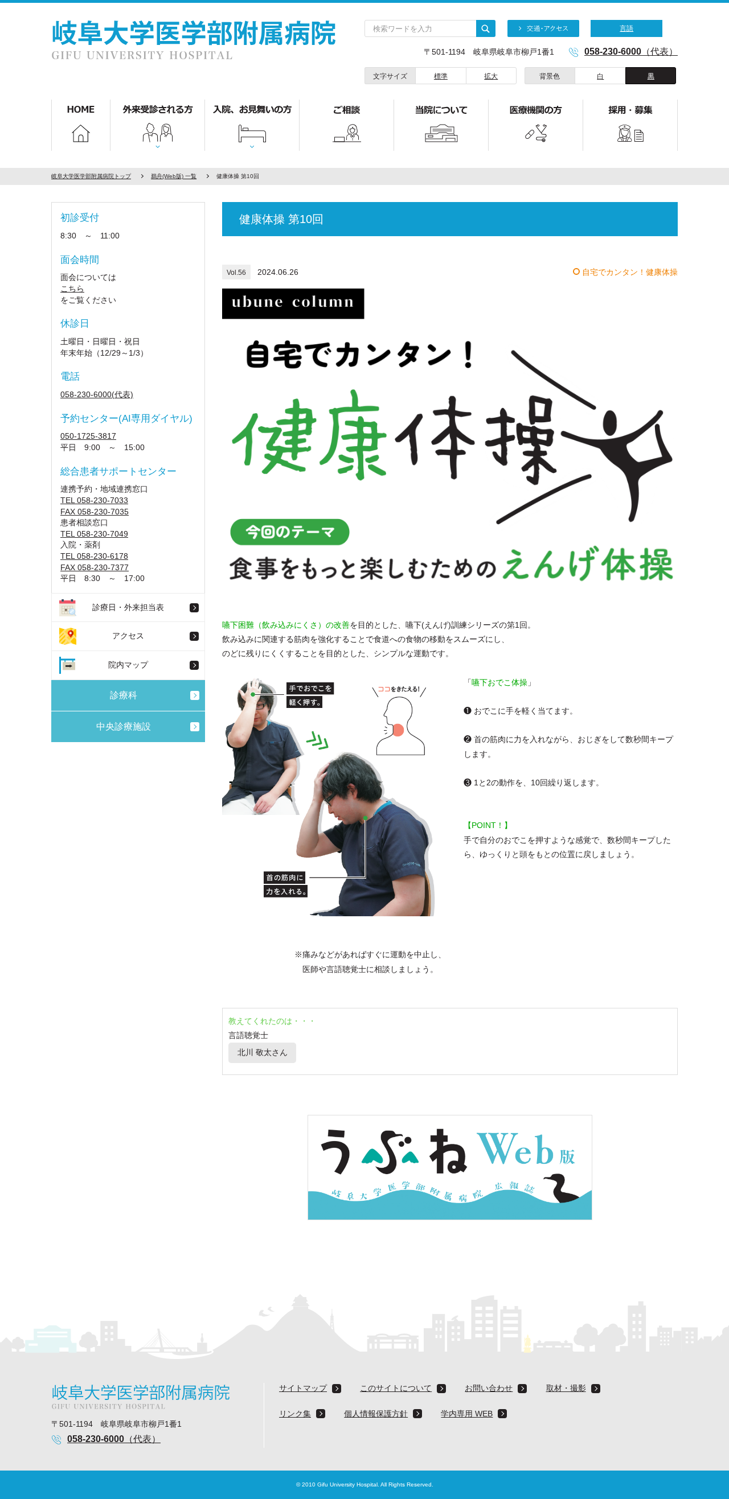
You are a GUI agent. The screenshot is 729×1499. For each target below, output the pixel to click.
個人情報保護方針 (376, 1413)
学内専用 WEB (467, 1413)
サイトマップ (303, 1388)
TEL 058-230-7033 (94, 500)
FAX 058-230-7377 (94, 567)
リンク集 (295, 1413)
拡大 (491, 76)
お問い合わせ (489, 1388)
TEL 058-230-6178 (94, 556)
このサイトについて (396, 1388)
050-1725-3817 (88, 435)
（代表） (631, 51)
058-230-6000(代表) (96, 394)
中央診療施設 (123, 726)
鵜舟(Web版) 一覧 (173, 176)
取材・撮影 (566, 1388)
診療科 (123, 695)
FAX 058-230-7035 (94, 511)
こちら (72, 288)
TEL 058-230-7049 (94, 533)
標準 (441, 76)
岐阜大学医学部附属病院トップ (91, 176)
